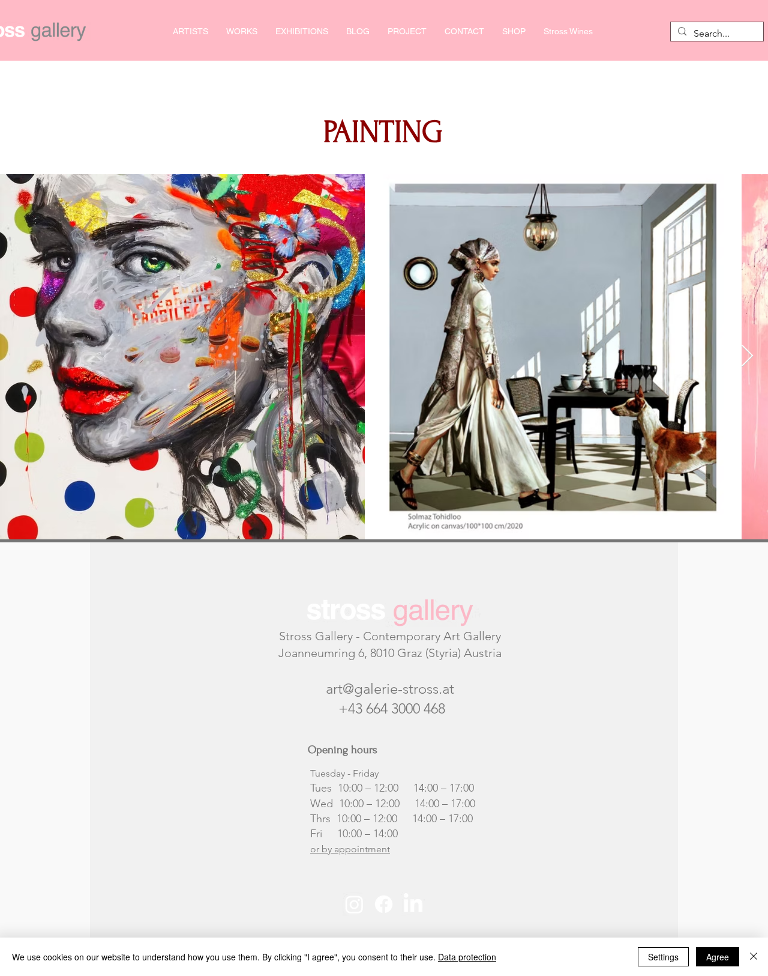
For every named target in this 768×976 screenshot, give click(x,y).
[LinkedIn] (413, 904)
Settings (663, 957)
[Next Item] (747, 356)
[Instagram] (354, 904)
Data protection (467, 957)
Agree (717, 957)
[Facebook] (383, 904)
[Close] (753, 956)
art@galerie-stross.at (390, 688)
